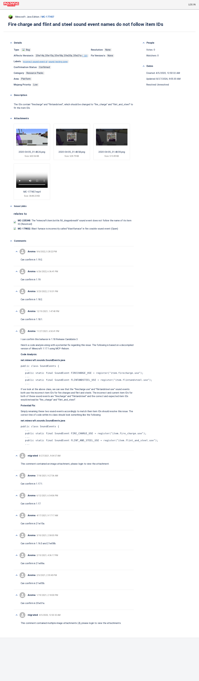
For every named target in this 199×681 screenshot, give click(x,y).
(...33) (84, 56)
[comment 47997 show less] (17, 495)
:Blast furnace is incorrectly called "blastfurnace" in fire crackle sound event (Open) (68, 228)
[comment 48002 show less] (17, 291)
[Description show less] (11, 95)
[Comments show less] (11, 241)
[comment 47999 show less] (17, 456)
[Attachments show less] (11, 118)
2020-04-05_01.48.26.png (32, 152)
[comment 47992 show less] (17, 595)
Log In (192, 4)
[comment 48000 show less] (17, 331)
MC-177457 (48, 16)
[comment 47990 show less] (17, 615)
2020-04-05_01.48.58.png (72, 152)
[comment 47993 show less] (17, 575)
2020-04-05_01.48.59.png (111, 152)
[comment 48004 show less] (17, 251)
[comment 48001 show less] (17, 311)
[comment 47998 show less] (17, 476)
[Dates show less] (144, 66)
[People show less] (144, 43)
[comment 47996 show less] (17, 515)
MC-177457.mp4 (31, 191)
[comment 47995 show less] (17, 535)
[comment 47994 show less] (17, 555)
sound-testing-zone (58, 61)
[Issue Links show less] (11, 206)
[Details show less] (11, 43)
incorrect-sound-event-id (35, 61)
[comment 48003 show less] (17, 271)
